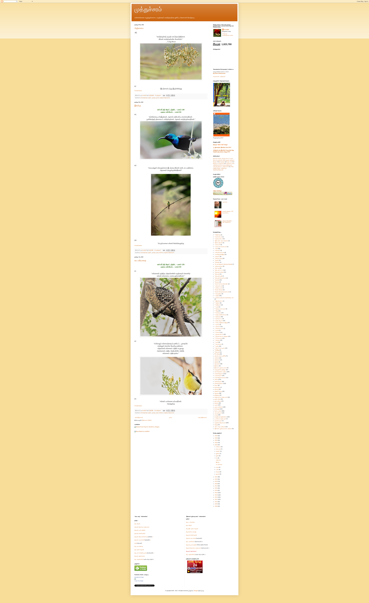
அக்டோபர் (218, 446)
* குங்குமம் (217, 256)
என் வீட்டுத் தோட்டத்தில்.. (145, 97)
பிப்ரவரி (218, 472)
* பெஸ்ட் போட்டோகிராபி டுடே (221, 284)
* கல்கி (216, 248)
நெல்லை (216, 403)
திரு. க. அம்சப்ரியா (190, 522)
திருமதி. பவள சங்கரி (191, 538)
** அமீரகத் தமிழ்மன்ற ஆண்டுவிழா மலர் (223, 297)
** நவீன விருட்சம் (218, 320)
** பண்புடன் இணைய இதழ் (220, 322)
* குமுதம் (216, 260)
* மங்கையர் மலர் (218, 286)
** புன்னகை (217, 326)
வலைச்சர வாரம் (218, 420)
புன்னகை (229, 163)
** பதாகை (216, 324)
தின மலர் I (229, 162)
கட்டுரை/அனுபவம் (218, 373)
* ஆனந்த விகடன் (218, 238)
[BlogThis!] (169, 95)
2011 (216, 499)
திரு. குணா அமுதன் (139, 549)
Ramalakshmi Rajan (139, 577)
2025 (216, 438)
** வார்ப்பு (216, 346)
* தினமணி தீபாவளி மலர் (220, 278)
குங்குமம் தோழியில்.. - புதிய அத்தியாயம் (227, 221)
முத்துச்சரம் (148, 9)
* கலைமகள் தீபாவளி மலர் (220, 246)
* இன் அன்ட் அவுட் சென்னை (221, 240)
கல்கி (224, 160)
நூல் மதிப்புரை (217, 401)
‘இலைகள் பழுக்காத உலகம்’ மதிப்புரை (223, 428)
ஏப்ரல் (217, 467)
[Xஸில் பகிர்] (170, 95)
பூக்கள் (157, 97)
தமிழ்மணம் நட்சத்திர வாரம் (220, 397)
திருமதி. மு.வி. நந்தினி (139, 530)
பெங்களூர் (216, 409)
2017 (216, 486)
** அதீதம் (216, 295)
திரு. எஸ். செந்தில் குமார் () (144, 553)
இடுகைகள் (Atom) (146, 420)
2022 (216, 444)
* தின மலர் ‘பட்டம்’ (218, 270)
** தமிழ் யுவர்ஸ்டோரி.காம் (220, 314)
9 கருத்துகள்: (158, 95)
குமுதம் (227, 160)
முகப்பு (170, 417)
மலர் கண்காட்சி (218, 413)
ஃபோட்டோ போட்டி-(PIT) (219, 356)
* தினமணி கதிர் (218, 276)
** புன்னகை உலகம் (218, 328)
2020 (216, 479)
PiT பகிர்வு (216, 354)
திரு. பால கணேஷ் (138, 546)
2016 (216, 488)
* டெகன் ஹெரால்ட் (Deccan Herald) (223, 264)
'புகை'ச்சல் (224, 202)
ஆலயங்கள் (217, 364)
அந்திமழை (223, 168)
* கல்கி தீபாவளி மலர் (219, 252)
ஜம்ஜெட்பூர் (217, 395)
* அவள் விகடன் (218, 237)
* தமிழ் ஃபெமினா (218, 266)
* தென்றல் (216, 280)
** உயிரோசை (217, 305)
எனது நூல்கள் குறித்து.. (220, 369)
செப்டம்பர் (218, 449)
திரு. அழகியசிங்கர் (139, 559)
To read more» (138, 90)
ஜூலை (218, 453)
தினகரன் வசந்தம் (217, 158)
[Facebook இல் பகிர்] (172, 95)
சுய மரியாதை (140, 260)
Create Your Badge (138, 580)
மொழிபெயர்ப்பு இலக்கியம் (220, 417)
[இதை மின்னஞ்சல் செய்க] (167, 95)
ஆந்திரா (216, 362)
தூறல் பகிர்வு (217, 399)
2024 (216, 440)
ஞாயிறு (153, 97)
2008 (216, 506)
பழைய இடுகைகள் (202, 417)
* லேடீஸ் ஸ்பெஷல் (218, 289)
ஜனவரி (218, 474)
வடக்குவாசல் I (221, 163)
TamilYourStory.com (218, 170)
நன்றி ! (138, 543)
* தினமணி (217, 274)
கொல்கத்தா (217, 387)
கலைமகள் (219, 160)
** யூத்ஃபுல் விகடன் (218, 334)
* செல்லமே (217, 262)
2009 (216, 504)
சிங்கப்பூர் (216, 389)
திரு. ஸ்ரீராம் (189, 525)
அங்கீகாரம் (217, 360)
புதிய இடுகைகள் (139, 417)
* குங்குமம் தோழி (218, 258)
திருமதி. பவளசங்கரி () (142, 540)
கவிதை (216, 379)
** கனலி (216, 307)
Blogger (196, 590)
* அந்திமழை (217, 235)
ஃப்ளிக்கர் (216, 358)
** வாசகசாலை (217, 344)
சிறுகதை (216, 393)
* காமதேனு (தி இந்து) (219, 254)
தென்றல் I (222, 162)
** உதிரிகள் (217, 303)
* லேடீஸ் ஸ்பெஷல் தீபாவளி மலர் (221, 291)
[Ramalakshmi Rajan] (135, 579)
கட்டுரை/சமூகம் (218, 375)
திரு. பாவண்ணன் (190, 541)
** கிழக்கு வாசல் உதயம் (219, 309)
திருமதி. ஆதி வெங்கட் (139, 556)
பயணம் (216, 405)
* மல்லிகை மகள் (218, 288)
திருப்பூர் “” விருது (220, 144)
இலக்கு (137, 105)
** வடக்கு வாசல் (218, 338)
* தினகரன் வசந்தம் (219, 272)
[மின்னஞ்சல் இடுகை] (163, 95)
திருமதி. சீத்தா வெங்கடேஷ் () (143, 536)
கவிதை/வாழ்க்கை (218, 383)
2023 (216, 442)
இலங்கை (216, 366)
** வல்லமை (217, 340)
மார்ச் (217, 469)
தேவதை (215, 163)
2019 (216, 481)
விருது (215, 424)
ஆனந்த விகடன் (226, 158)
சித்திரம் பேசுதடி (218, 391)
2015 (216, 490)
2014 (216, 492)
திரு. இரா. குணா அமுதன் (192, 528)
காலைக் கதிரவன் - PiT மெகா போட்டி (227, 212)
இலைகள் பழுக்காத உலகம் (220, 367)
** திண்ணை (217, 316)
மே (217, 458)
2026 (216, 435)
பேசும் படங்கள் (217, 411)
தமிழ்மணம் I (226, 166)
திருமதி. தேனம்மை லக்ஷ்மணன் (141, 527)
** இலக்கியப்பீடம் (218, 301)
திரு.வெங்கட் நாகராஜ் (191, 532)
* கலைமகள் (217, 244)
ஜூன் (217, 455)
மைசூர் (216, 415)
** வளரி (216, 342)
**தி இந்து (216, 350)
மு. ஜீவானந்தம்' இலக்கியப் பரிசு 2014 (222, 147)
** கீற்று (216, 311)
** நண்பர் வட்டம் (218, 318)
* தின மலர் (217, 268)
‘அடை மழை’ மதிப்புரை (219, 426)
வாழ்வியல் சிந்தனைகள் (165, 97)
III (219, 162)
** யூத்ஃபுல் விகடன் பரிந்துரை (221, 336)
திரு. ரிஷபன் (137, 523)
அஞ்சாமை (139, 28)
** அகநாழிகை (217, 293)
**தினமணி (217, 352)
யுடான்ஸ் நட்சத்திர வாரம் (220, 418)
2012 (216, 497)
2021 (216, 477)
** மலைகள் (217, 332)
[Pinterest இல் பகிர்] (174, 95)
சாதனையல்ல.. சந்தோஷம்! (219, 76)
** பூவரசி (216, 330)
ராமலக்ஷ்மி (226, 29)
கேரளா (216, 385)
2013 (216, 495)
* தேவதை (216, 282)
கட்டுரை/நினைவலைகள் (220, 377)
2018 (216, 483)
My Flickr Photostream (219, 73)
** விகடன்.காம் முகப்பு (219, 348)
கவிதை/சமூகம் (218, 381)
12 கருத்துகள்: (157, 250)
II (217, 162)
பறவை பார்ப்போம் (159, 252)
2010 (216, 501)
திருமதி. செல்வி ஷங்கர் (139, 533)
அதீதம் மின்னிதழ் (217, 191)
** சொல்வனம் (217, 312)
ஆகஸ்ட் (218, 451)
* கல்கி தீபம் (217, 250)
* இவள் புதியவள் (218, 242)
